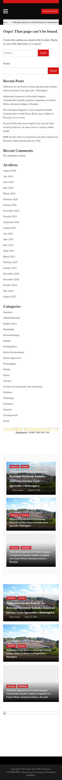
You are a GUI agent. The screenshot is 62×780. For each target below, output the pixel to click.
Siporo (6, 375)
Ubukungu (8, 398)
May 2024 (8, 291)
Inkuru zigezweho (12, 358)
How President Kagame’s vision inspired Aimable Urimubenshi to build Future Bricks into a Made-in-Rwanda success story (28, 114)
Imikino (7, 341)
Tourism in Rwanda (50, 11)
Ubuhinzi (7, 392)
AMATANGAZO (11, 318)
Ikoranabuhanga (11, 335)
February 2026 (10, 199)
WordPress (30, 775)
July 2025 (8, 233)
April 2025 (8, 251)
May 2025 (8, 245)
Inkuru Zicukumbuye (13, 352)
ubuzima (7, 409)
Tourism (7, 381)
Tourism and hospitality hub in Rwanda (22, 386)
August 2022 (9, 296)
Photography (9, 363)
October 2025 (10, 216)
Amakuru (8, 312)
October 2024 (10, 285)
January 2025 (10, 268)
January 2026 (10, 205)
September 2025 (11, 222)
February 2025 (10, 262)
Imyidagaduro (10, 346)
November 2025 (11, 210)
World (6, 421)
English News (10, 323)
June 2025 (8, 239)
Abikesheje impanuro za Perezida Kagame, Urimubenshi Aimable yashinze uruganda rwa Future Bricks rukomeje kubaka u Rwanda (29, 100)
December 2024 (11, 273)
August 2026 (9, 170)
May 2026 (8, 188)
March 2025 (9, 256)
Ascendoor (40, 772)
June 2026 (8, 182)
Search (6, 63)
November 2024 (11, 279)
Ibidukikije (8, 329)
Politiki (6, 369)
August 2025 (9, 228)
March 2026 (9, 193)
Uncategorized (10, 415)
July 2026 (8, 176)
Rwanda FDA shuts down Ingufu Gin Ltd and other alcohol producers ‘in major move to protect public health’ (28, 127)
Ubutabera (8, 403)
